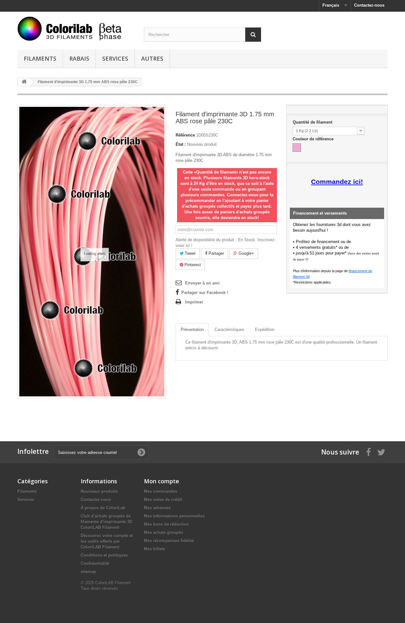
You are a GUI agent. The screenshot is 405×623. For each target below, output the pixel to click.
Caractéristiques (229, 329)
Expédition (264, 329)
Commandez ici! (337, 182)
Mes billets (154, 549)
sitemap (88, 571)
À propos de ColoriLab (103, 507)
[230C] (296, 147)
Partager (215, 253)
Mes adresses (157, 507)
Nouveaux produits (99, 491)
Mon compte (161, 481)
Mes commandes (160, 491)
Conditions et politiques (104, 555)
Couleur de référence (314, 139)
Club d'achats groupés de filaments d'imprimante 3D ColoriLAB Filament (106, 522)
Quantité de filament (313, 122)
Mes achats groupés (163, 532)
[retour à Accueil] (24, 82)
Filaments (40, 58)
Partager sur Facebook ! (204, 292)
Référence (185, 135)
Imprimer (194, 302)
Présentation (192, 329)
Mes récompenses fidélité (169, 540)
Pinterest (192, 264)
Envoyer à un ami (202, 283)
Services (115, 58)
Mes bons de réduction (166, 524)
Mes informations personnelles (174, 516)
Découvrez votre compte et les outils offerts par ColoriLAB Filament (107, 541)
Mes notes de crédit (163, 499)
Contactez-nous (369, 5)
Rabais (79, 58)
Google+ (245, 253)
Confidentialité (95, 563)
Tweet (190, 253)
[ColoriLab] (75, 28)
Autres (152, 58)
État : (181, 144)
